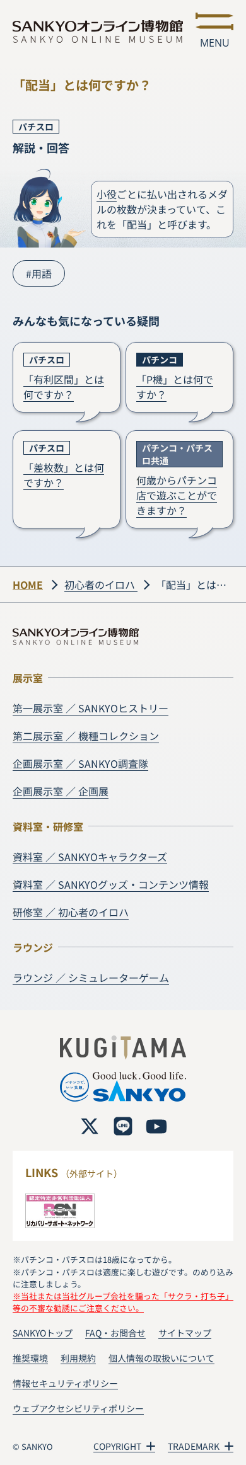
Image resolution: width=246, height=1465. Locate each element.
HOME (28, 584)
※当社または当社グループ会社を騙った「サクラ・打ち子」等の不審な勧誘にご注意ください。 (123, 1302)
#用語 (39, 273)
